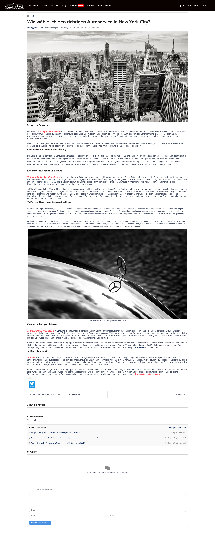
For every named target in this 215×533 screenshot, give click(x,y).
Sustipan (179, 394)
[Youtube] (188, 5)
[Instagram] (195, 5)
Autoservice (140, 347)
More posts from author (177, 427)
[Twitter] (184, 5)
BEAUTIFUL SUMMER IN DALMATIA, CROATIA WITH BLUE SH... (57, 394)
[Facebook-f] (180, 5)
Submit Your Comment (40, 522)
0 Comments (94, 27)
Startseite (33, 5)
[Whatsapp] (198, 5)
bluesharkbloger (51, 27)
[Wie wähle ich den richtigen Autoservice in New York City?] (107, 76)
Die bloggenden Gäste (35, 28)
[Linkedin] (191, 5)
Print (32, 16)
